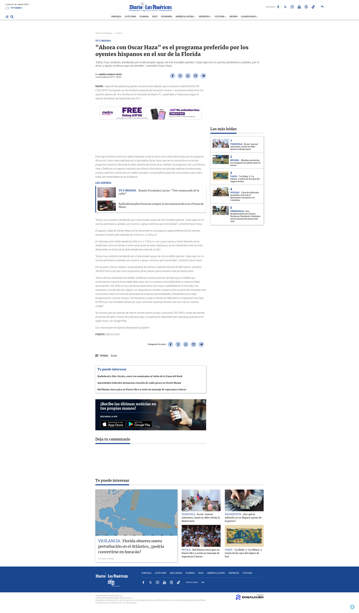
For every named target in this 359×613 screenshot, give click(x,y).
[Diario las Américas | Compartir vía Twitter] (180, 76)
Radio (114, 356)
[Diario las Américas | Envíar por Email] (195, 76)
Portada (116, 17)
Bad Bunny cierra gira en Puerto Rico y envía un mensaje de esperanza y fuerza (141, 389)
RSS (202, 582)
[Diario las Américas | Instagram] (292, 7)
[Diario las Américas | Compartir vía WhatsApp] (188, 76)
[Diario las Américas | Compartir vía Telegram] (203, 76)
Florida (144, 17)
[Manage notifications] (352, 607)
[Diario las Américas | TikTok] (313, 7)
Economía (166, 17)
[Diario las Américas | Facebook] (278, 6)
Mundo (233, 17)
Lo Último (130, 17)
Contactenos (192, 582)
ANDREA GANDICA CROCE (110, 74)
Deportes (204, 17)
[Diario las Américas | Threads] (306, 7)
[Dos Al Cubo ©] (250, 599)
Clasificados (248, 17)
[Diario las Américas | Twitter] (285, 6)
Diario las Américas (103, 33)
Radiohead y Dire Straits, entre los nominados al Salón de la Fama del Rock (139, 376)
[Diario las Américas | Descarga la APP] (113, 424)
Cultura (220, 17)
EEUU (154, 17)
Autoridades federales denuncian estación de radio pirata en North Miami (139, 383)
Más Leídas (176, 573)
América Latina (185, 17)
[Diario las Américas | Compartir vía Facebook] (172, 76)
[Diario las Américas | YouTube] (299, 7)
